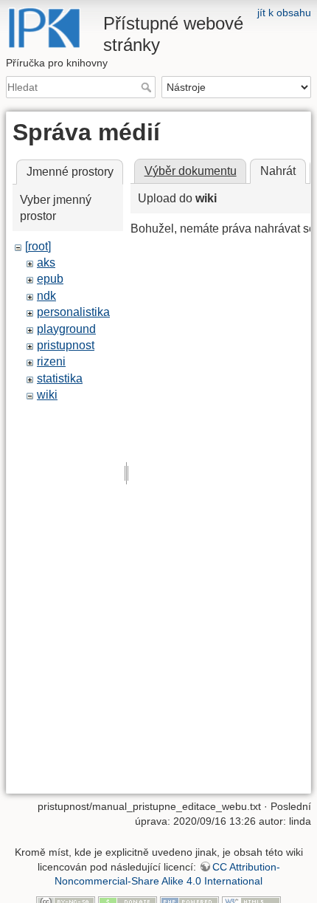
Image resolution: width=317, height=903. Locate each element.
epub (50, 278)
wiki (47, 394)
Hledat (148, 87)
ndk (46, 295)
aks (46, 262)
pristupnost (65, 345)
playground (66, 329)
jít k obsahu (284, 12)
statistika (60, 378)
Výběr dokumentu (190, 171)
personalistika (73, 312)
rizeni (51, 361)
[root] (38, 246)
